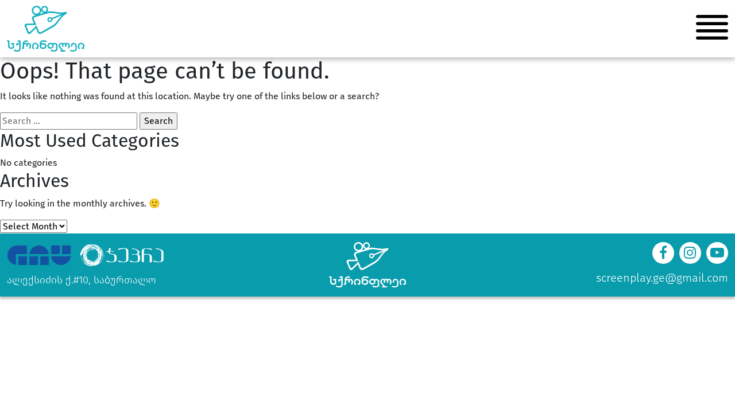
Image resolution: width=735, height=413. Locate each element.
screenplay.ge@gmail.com (662, 278)
